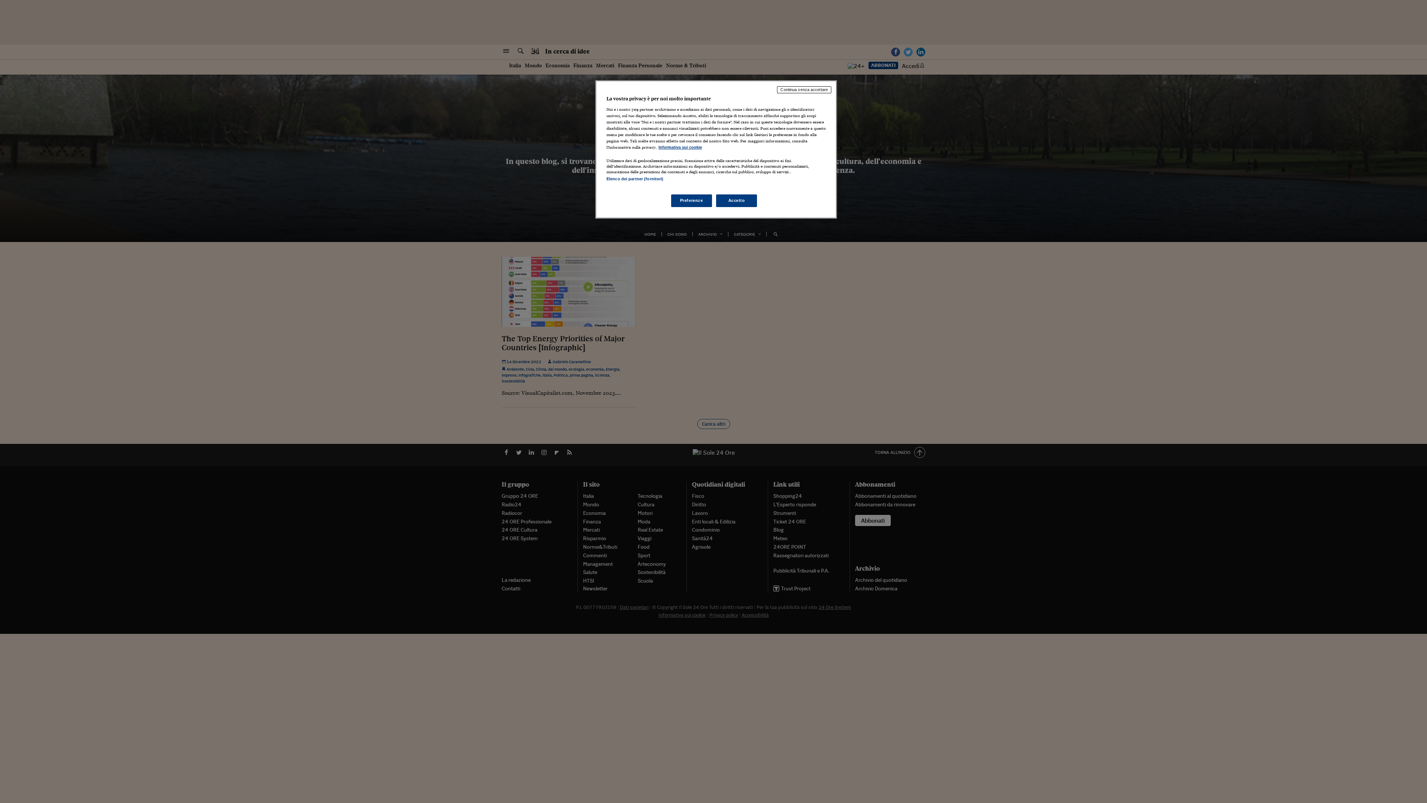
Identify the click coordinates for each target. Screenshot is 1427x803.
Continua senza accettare (804, 89)
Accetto (736, 200)
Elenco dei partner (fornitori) (634, 179)
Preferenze (691, 200)
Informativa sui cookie (680, 147)
